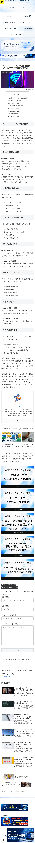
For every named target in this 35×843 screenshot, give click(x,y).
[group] (11, 440)
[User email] (17, 421)
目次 (15, 94)
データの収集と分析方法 (16, 106)
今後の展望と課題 (14, 116)
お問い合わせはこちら (8, 676)
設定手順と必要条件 (15, 103)
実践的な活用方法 (14, 108)
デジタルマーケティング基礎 (11, 587)
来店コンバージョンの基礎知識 (18, 98)
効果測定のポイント (15, 111)
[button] (30, 440)
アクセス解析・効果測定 (10, 585)
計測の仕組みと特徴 (15, 100)
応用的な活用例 (13, 113)
